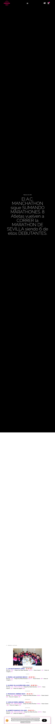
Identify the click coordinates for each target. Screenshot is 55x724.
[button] (27, 3)
